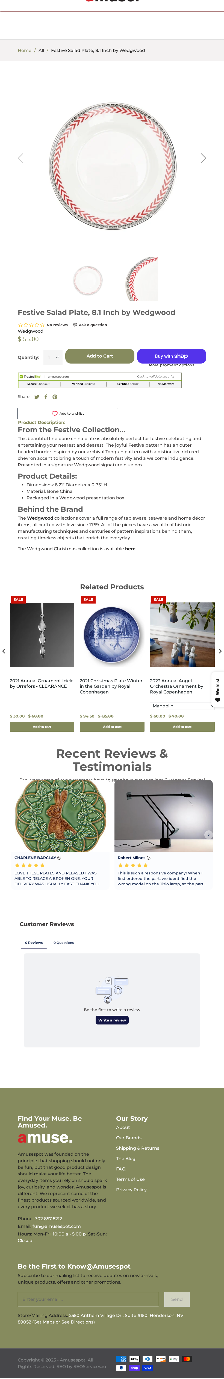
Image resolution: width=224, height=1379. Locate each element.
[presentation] (4, 651)
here (130, 548)
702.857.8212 (48, 1218)
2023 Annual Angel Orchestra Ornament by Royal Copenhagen (176, 686)
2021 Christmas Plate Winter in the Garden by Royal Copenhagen (111, 686)
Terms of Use (130, 1179)
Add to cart (42, 727)
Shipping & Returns (137, 1148)
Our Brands (129, 1137)
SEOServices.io (89, 1366)
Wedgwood (30, 331)
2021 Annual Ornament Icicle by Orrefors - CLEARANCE (41, 683)
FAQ (120, 1169)
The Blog (125, 1158)
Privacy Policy (131, 1189)
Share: (24, 396)
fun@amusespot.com (57, 1226)
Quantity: (28, 357)
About (123, 1127)
